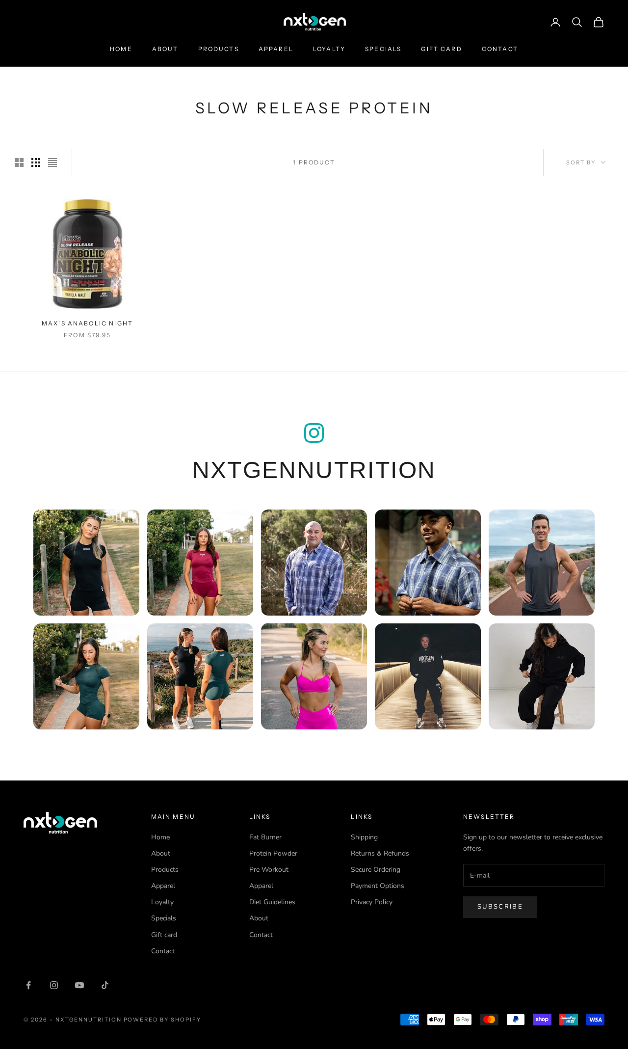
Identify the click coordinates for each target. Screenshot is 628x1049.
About (165, 49)
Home (121, 49)
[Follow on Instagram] (54, 985)
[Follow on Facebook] (28, 985)
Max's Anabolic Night (87, 323)
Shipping (364, 837)
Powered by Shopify (163, 1019)
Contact (500, 49)
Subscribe (500, 906)
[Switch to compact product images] (52, 162)
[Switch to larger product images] (19, 162)
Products (218, 49)
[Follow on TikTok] (105, 985)
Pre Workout (268, 869)
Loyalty (329, 49)
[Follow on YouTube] (79, 985)
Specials (383, 49)
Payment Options (377, 885)
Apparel (276, 49)
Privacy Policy (371, 902)
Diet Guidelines (272, 902)
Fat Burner (265, 837)
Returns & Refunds (380, 853)
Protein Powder (273, 853)
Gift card (441, 49)
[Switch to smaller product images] (35, 162)
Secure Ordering (375, 869)
